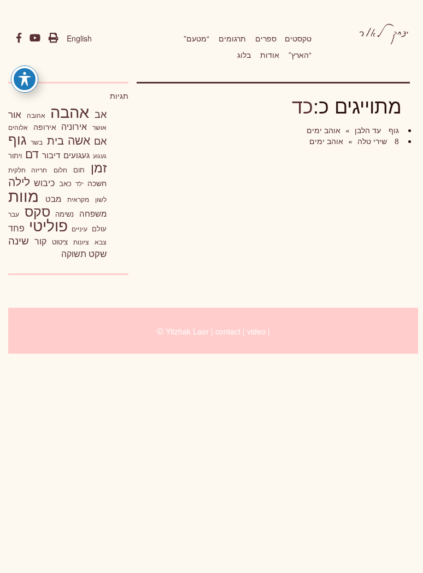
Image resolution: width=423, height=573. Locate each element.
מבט (53, 198)
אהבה (69, 110)
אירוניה (74, 126)
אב (101, 113)
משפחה (93, 213)
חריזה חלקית (27, 169)
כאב (65, 183)
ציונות (81, 241)
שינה (18, 240)
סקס (37, 210)
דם (32, 153)
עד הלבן (366, 129)
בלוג (244, 54)
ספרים (266, 38)
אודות (269, 54)
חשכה (97, 182)
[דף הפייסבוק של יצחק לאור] (18, 38)
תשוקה (73, 253)
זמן (99, 167)
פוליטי (48, 225)
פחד (16, 227)
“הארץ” (300, 54)
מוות (23, 195)
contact (227, 331)
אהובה (36, 115)
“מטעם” (196, 38)
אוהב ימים (323, 129)
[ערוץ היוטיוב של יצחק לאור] (35, 38)
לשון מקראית (87, 199)
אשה (79, 140)
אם (100, 140)
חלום (60, 170)
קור (40, 241)
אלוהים (18, 127)
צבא (101, 242)
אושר (99, 127)
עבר (13, 213)
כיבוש (44, 182)
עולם (99, 228)
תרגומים (232, 38)
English (79, 38)
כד (302, 105)
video (256, 331)
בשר (37, 142)
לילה (19, 181)
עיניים (79, 228)
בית (55, 140)
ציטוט (60, 241)
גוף (392, 129)
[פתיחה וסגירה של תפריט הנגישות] (24, 79)
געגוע (100, 156)
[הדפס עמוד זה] (53, 38)
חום (79, 169)
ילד (79, 183)
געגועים (76, 154)
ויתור (15, 155)
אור (14, 114)
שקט (98, 253)
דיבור (51, 154)
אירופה (44, 126)
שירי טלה (371, 140)
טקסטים (298, 38)
